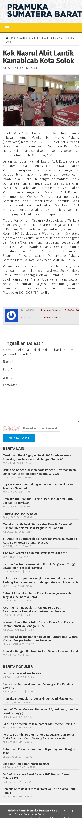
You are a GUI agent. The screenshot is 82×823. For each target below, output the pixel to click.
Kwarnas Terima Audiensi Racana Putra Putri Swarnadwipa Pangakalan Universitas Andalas (34, 609)
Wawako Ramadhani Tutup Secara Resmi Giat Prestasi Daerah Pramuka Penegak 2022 (39, 624)
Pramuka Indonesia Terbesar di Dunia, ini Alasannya (38, 698)
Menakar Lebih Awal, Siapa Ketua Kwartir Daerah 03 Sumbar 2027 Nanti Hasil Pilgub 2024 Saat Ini (37, 526)
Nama (8, 361)
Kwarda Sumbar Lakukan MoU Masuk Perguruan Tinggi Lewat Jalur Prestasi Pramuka (39, 566)
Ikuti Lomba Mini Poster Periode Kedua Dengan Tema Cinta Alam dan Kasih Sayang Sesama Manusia (38, 736)
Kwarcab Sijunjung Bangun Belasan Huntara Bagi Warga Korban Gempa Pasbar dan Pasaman (40, 638)
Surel (7, 370)
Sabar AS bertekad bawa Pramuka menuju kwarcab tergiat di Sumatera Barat (37, 595)
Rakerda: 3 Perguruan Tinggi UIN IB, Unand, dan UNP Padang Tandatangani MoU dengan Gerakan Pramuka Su (41, 580)
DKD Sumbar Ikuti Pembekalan (23, 673)
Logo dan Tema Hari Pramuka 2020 (26, 764)
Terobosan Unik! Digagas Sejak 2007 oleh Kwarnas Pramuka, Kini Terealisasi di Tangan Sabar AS (37, 457)
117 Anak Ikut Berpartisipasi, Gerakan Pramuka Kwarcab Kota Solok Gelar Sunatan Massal (40, 540)
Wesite (7, 378)
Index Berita (37, 814)
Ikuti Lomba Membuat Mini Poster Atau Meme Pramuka (39, 724)
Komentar (10, 385)
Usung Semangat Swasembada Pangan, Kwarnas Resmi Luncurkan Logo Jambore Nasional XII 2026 (40, 472)
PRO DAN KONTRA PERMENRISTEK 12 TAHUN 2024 (35, 553)
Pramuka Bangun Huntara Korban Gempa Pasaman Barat (40, 651)
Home (12, 38)
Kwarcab (23, 38)
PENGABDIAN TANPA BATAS (20, 513)
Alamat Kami (22, 814)
